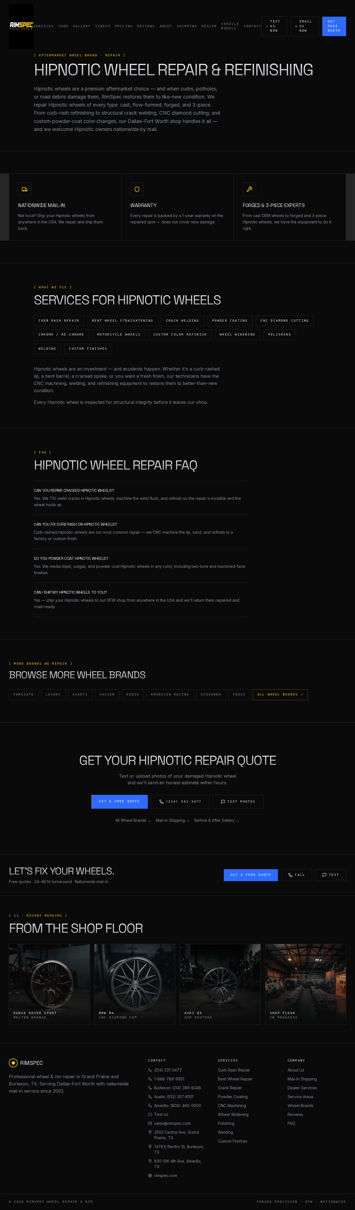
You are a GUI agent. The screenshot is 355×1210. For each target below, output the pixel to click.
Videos (103, 26)
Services (44, 26)
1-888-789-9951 (169, 1079)
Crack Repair (230, 1087)
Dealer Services (302, 1087)
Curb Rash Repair (234, 1070)
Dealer (209, 26)
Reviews (146, 26)
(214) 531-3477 (184, 801)
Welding (225, 1132)
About (166, 26)
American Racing (170, 694)
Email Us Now (306, 26)
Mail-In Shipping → (173, 820)
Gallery (82, 26)
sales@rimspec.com (172, 1123)
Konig (132, 694)
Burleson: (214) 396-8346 (177, 1087)
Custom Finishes (232, 1141)
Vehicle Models (230, 26)
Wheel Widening (233, 1114)
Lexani (53, 694)
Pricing (124, 26)
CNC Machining (232, 1105)
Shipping (187, 26)
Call (300, 875)
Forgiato (24, 694)
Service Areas (300, 1096)
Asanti (80, 694)
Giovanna (211, 694)
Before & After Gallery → (217, 820)
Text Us (161, 1114)
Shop (63, 26)
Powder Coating (233, 1096)
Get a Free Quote (119, 801)
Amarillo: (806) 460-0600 (177, 1105)
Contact (253, 26)
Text (334, 875)
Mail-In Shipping (302, 1079)
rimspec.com (165, 1175)
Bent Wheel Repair (235, 1079)
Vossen (107, 694)
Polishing (226, 1123)
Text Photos (241, 801)
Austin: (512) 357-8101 (173, 1096)
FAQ (291, 1123)
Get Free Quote (334, 26)
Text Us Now (275, 26)
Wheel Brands (300, 1105)
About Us (296, 1070)
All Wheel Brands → (280, 694)
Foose (239, 694)
